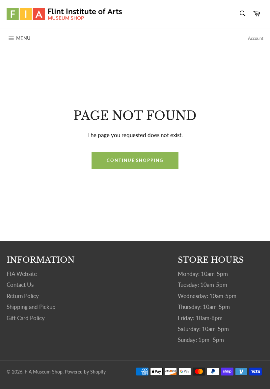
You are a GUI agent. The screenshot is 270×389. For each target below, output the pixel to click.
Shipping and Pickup (31, 306)
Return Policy (23, 295)
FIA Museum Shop (44, 371)
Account (255, 38)
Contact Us (20, 284)
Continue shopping (135, 160)
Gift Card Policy (26, 317)
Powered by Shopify (85, 371)
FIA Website (22, 273)
